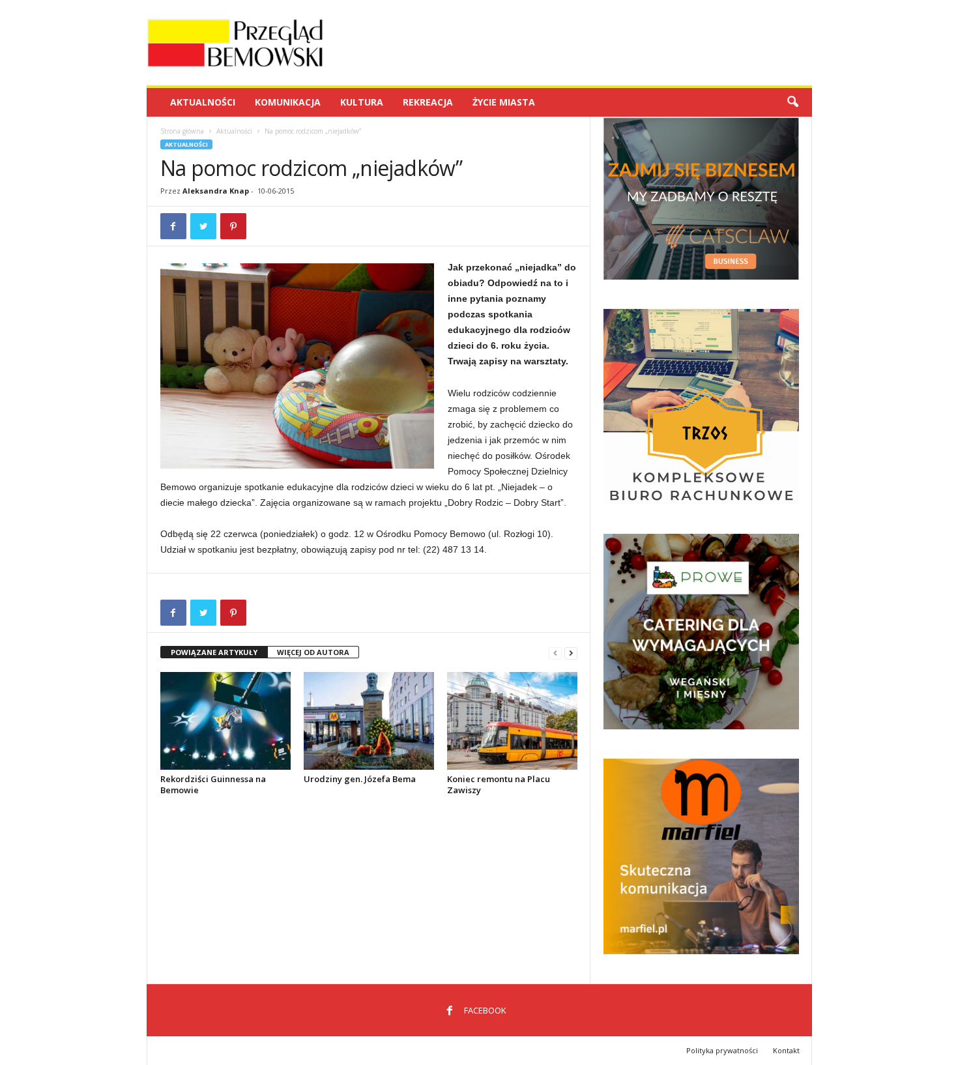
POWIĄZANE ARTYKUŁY (214, 652)
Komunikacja (288, 102)
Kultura (361, 102)
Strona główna (182, 131)
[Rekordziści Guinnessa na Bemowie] (225, 721)
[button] (792, 102)
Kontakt (786, 1050)
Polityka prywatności (722, 1050)
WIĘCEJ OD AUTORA (313, 652)
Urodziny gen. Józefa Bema (360, 779)
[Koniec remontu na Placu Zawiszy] (512, 721)
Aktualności (202, 102)
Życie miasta (503, 102)
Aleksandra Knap (215, 191)
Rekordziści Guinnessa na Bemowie (213, 784)
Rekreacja (428, 102)
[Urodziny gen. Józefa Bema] (369, 721)
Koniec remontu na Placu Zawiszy (498, 784)
